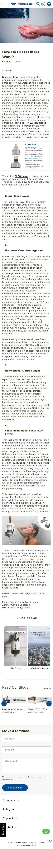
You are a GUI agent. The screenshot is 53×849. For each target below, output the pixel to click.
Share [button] (9, 70)
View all (47, 688)
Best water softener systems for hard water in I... (14, 709)
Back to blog (28, 617)
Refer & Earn (3, 830)
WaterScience (38, 122)
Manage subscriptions (26, 845)
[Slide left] (4, 703)
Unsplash (25, 604)
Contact (8, 827)
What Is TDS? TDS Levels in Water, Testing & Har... (37, 709)
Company (9, 800)
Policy (6, 809)
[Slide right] (49, 703)
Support (8, 818)
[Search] (38, 4)
